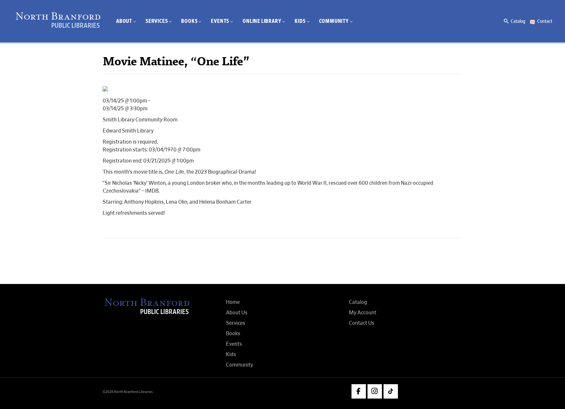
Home (233, 302)
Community (239, 365)
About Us (237, 312)
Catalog (518, 21)
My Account (362, 312)
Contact (544, 21)
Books (233, 333)
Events (234, 344)
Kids (231, 354)
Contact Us (361, 323)
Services (235, 323)
